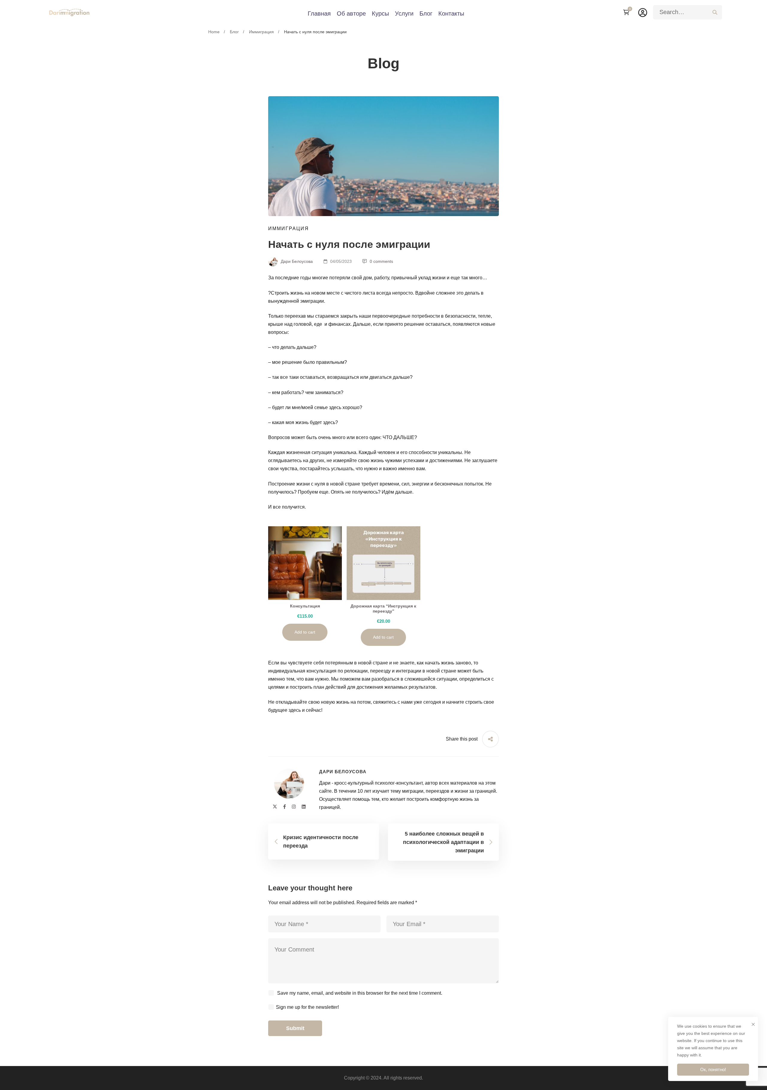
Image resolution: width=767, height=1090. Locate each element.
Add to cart (305, 632)
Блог (234, 31)
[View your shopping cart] (627, 12)
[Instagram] (294, 807)
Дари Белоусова (296, 261)
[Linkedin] (304, 807)
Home (214, 31)
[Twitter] (275, 807)
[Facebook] (284, 807)
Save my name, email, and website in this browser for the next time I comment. (359, 993)
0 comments (381, 261)
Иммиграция (261, 31)
